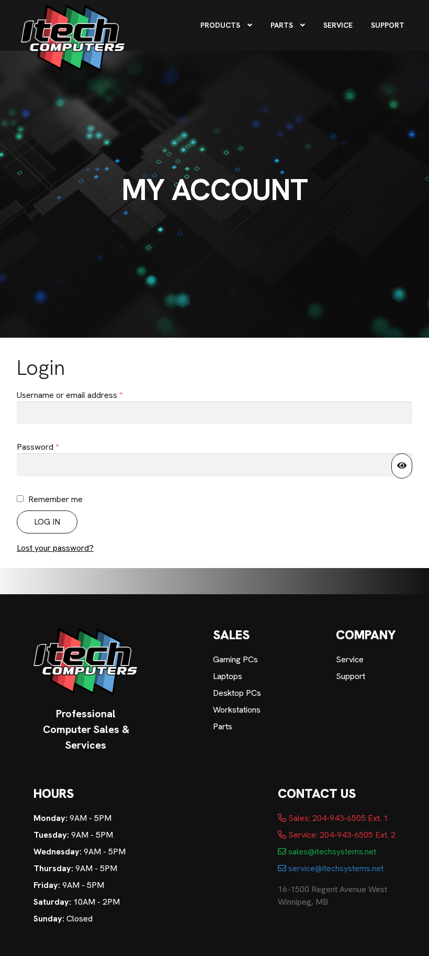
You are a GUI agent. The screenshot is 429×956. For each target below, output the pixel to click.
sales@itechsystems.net (331, 851)
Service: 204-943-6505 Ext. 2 (341, 834)
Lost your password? (55, 547)
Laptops (227, 676)
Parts (281, 25)
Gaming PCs (235, 659)
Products (220, 25)
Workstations (237, 709)
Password (54, 446)
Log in (47, 521)
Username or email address (86, 395)
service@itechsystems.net (334, 868)
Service (338, 25)
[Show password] (401, 466)
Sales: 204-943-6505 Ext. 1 (337, 818)
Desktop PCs (237, 692)
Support (387, 25)
